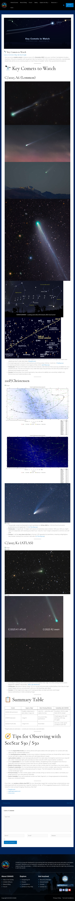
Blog (16, 55)
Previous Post (6, 803)
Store (12, 7)
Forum (30, 2)
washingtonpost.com (14, 791)
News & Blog (23, 2)
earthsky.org (45, 365)
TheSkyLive (59, 363)
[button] (48, 2)
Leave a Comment (9, 55)
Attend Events (14, 2)
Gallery (36, 2)
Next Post (70, 803)
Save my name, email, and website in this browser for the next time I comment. (26, 839)
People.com (32, 361)
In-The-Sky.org (33, 527)
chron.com (11, 793)
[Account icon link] (63, 5)
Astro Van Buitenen (34, 684)
